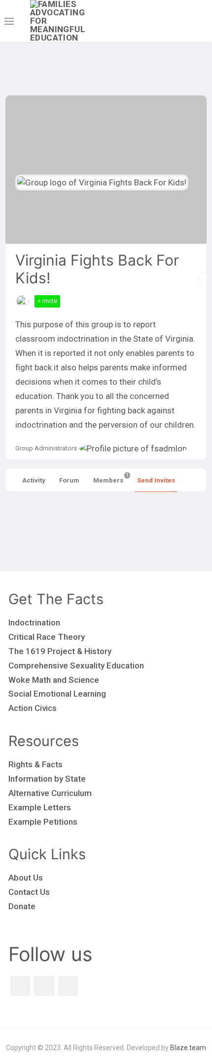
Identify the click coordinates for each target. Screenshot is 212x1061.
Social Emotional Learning (57, 694)
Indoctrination (34, 622)
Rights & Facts (35, 764)
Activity (33, 480)
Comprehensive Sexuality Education (76, 665)
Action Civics (32, 708)
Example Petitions (42, 822)
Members (109, 478)
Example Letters (39, 807)
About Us (25, 878)
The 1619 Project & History (59, 651)
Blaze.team (188, 1048)
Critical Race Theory (46, 637)
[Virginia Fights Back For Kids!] (101, 182)
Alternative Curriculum (50, 793)
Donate (21, 906)
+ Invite (47, 301)
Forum (69, 480)
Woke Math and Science (53, 680)
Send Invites (156, 480)
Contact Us (29, 892)
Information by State (47, 779)
